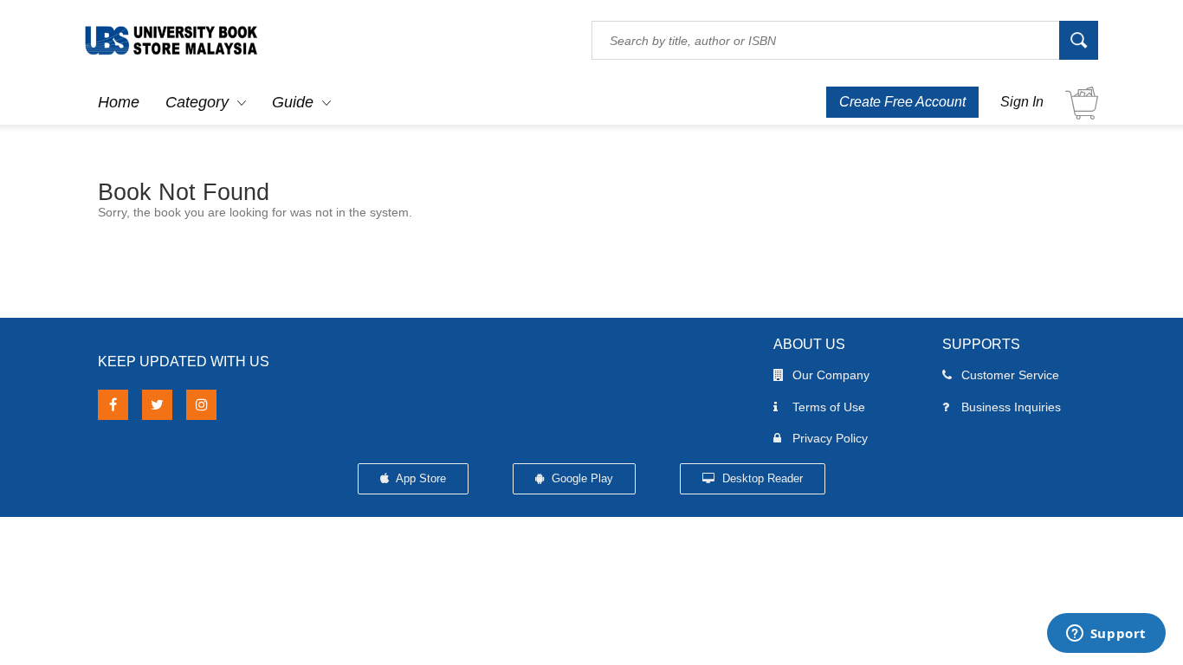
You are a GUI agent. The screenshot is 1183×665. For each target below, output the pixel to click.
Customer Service (1010, 375)
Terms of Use (828, 407)
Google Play (580, 478)
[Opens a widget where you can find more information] (1106, 634)
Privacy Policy (830, 438)
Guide (293, 102)
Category (197, 102)
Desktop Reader (761, 478)
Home (118, 102)
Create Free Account (902, 101)
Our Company (830, 375)
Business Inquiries (1011, 407)
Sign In (1022, 101)
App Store (419, 478)
